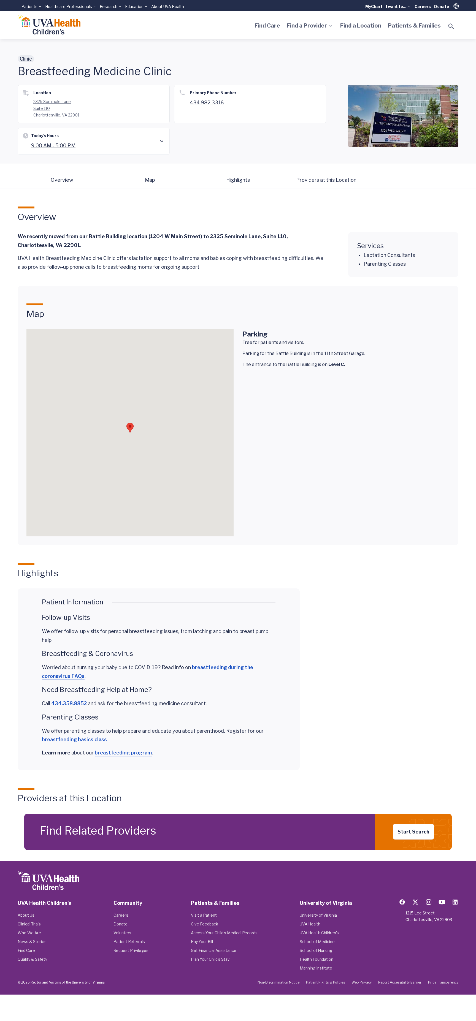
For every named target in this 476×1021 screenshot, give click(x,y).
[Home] (49, 25)
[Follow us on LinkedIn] (455, 902)
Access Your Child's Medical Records (224, 932)
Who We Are (29, 932)
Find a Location (360, 25)
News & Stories (32, 941)
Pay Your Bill (202, 941)
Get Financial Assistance (213, 950)
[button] (130, 428)
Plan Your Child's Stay (210, 959)
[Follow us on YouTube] (442, 902)
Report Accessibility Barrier (399, 982)
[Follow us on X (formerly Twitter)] (415, 902)
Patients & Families (414, 25)
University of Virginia (318, 915)
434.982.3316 (207, 102)
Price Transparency (443, 982)
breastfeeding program (123, 753)
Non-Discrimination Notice (278, 982)
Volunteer (122, 932)
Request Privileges (130, 950)
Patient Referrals (129, 941)
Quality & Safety (32, 959)
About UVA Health (167, 6)
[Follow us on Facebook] (402, 902)
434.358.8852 (69, 703)
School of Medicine (317, 941)
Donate (441, 6)
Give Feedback (204, 924)
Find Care (267, 25)
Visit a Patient (204, 915)
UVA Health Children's (319, 932)
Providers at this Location (326, 180)
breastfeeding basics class (74, 739)
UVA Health (310, 924)
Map (150, 180)
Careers (423, 6)
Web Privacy (361, 982)
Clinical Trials (29, 924)
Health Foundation (316, 959)
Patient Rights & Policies (325, 982)
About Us (26, 915)
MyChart (374, 6)
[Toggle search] (451, 26)
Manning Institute (316, 968)
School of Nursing (316, 950)
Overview (62, 180)
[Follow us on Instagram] (428, 902)
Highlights (238, 180)
